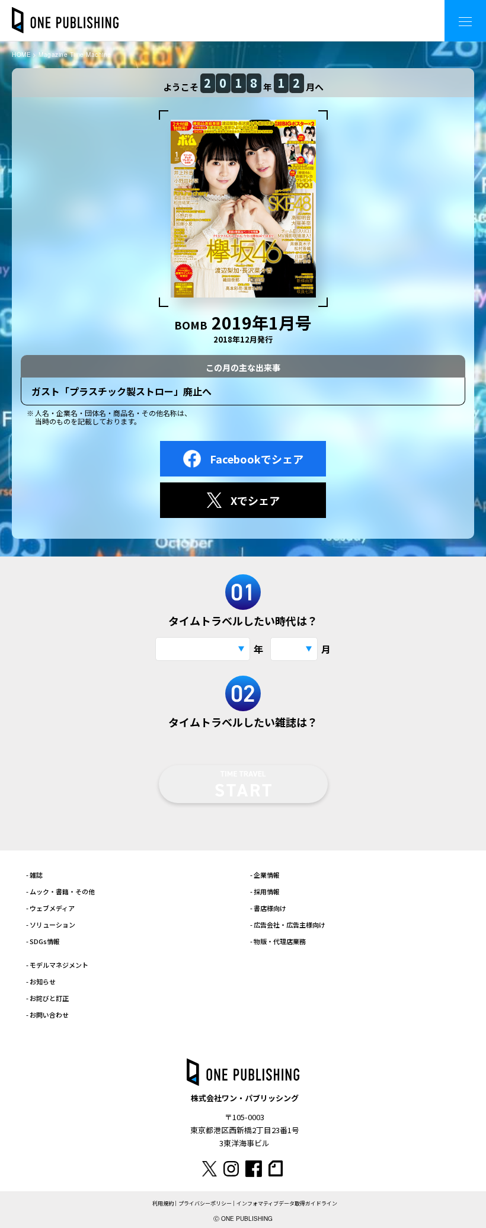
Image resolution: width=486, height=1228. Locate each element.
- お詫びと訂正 (47, 998)
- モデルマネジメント (57, 965)
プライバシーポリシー (205, 1203)
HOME (21, 54)
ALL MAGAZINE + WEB (388, 11)
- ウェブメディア (50, 908)
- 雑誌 (34, 875)
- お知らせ (41, 981)
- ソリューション (50, 924)
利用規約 (163, 1203)
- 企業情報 (265, 875)
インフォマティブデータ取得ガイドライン (286, 1203)
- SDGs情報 (43, 941)
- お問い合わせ (47, 1014)
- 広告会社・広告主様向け (287, 924)
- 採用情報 (265, 891)
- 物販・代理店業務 (278, 941)
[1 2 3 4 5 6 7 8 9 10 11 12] (294, 649)
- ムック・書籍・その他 (60, 891)
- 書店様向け (268, 908)
